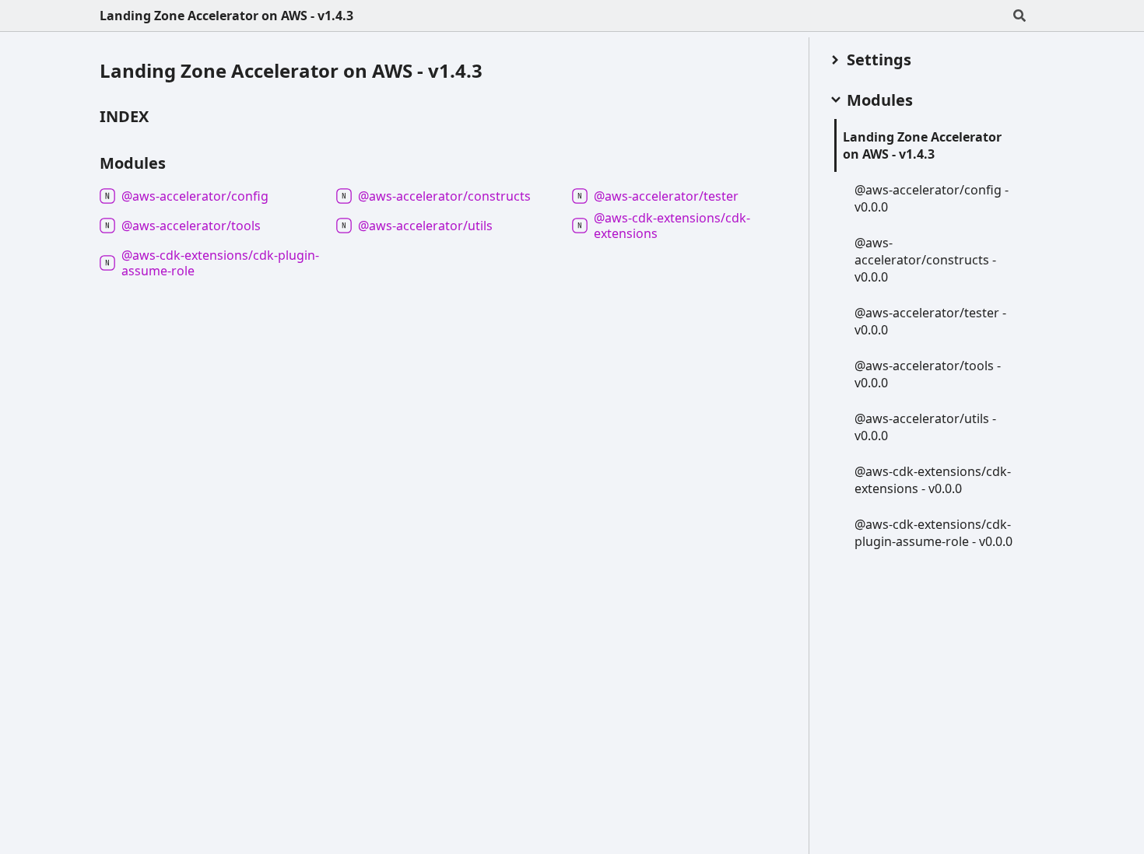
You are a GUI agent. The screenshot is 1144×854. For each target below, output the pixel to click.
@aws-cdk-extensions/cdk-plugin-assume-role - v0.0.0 (933, 533)
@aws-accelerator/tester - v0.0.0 (930, 321)
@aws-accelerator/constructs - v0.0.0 (925, 259)
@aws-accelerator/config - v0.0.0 (931, 198)
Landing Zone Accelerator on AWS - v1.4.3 (226, 15)
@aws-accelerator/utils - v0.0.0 (925, 427)
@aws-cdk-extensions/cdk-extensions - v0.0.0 (932, 480)
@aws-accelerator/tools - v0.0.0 (927, 374)
